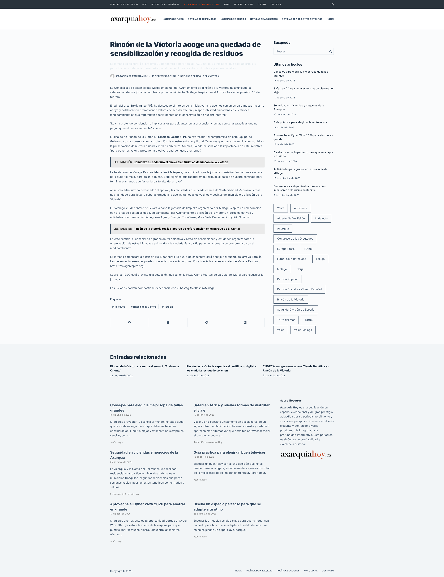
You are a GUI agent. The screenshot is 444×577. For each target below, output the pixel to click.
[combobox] (300, 51)
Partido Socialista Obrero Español (299, 289)
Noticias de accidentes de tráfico (302, 19)
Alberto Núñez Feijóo (291, 218)
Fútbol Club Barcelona (291, 259)
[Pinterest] (206, 322)
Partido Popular (287, 279)
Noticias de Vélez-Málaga (165, 4)
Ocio (144, 4)
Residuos (118, 306)
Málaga (282, 269)
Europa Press (285, 248)
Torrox (309, 319)
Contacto (328, 570)
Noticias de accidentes (264, 19)
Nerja (300, 269)
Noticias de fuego (173, 19)
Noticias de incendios (233, 19)
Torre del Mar (286, 319)
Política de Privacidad (259, 570)
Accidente (300, 208)
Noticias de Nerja (243, 4)
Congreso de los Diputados (295, 238)
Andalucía (321, 218)
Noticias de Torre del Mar (124, 4)
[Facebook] (129, 322)
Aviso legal (311, 570)
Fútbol (308, 248)
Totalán (167, 306)
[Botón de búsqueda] (330, 51)
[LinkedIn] (245, 322)
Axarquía (283, 228)
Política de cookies (288, 570)
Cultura (262, 4)
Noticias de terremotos (202, 19)
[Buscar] (333, 4)
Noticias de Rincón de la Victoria (201, 4)
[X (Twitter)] (168, 322)
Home (238, 570)
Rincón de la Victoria (143, 306)
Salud (227, 4)
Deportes (276, 4)
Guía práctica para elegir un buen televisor (300, 122)
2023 (280, 208)
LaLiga (320, 259)
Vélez (280, 330)
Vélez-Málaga (303, 330)
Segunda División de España (295, 309)
